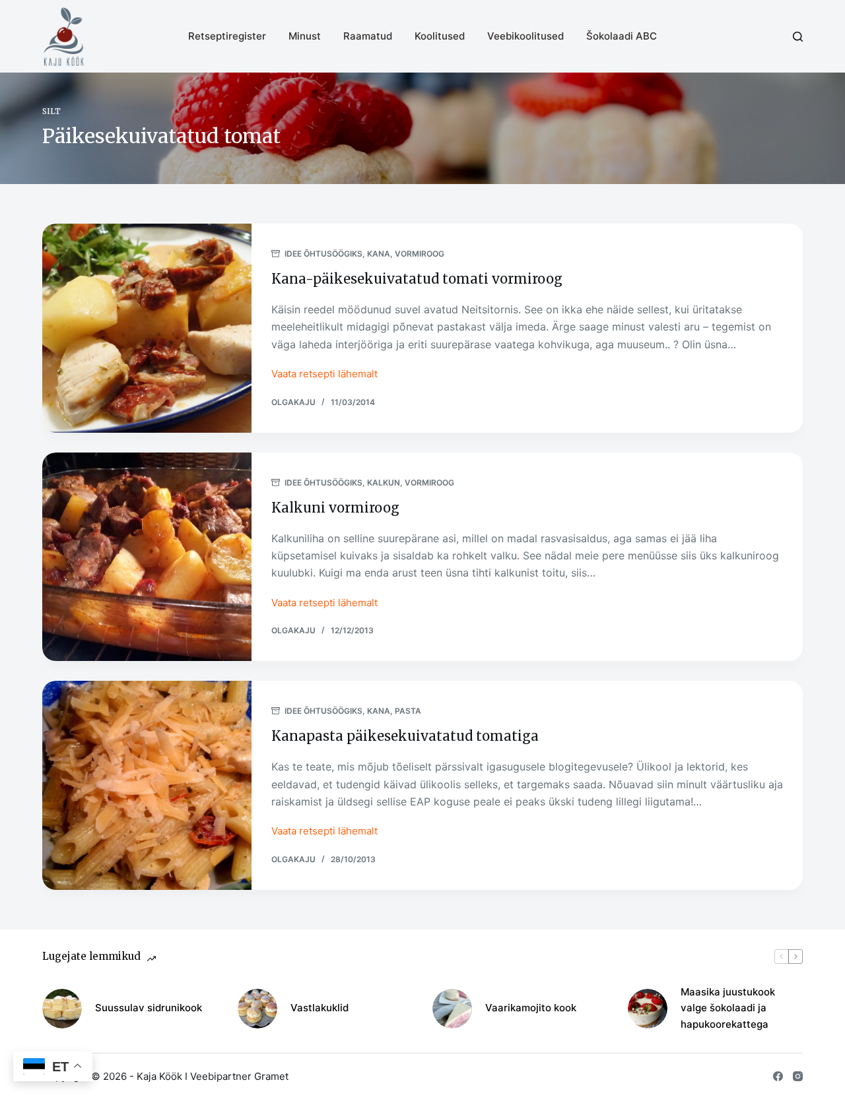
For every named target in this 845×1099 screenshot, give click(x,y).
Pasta (408, 711)
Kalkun (383, 482)
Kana (378, 254)
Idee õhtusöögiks (323, 254)
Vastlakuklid (319, 1007)
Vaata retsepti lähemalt (324, 375)
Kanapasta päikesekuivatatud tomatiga (405, 736)
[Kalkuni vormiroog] (147, 557)
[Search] (798, 37)
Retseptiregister (227, 36)
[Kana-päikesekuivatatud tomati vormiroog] (147, 328)
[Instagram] (798, 1076)
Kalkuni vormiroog (335, 507)
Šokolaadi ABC (621, 36)
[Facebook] (778, 1076)
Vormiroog (419, 254)
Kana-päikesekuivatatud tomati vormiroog (416, 278)
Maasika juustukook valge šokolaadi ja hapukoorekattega (728, 1008)
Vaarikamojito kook (530, 1007)
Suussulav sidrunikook (148, 1007)
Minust (304, 36)
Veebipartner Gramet (239, 1076)
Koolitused (440, 36)
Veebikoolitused (525, 36)
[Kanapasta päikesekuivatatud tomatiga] (147, 785)
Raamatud (367, 36)
